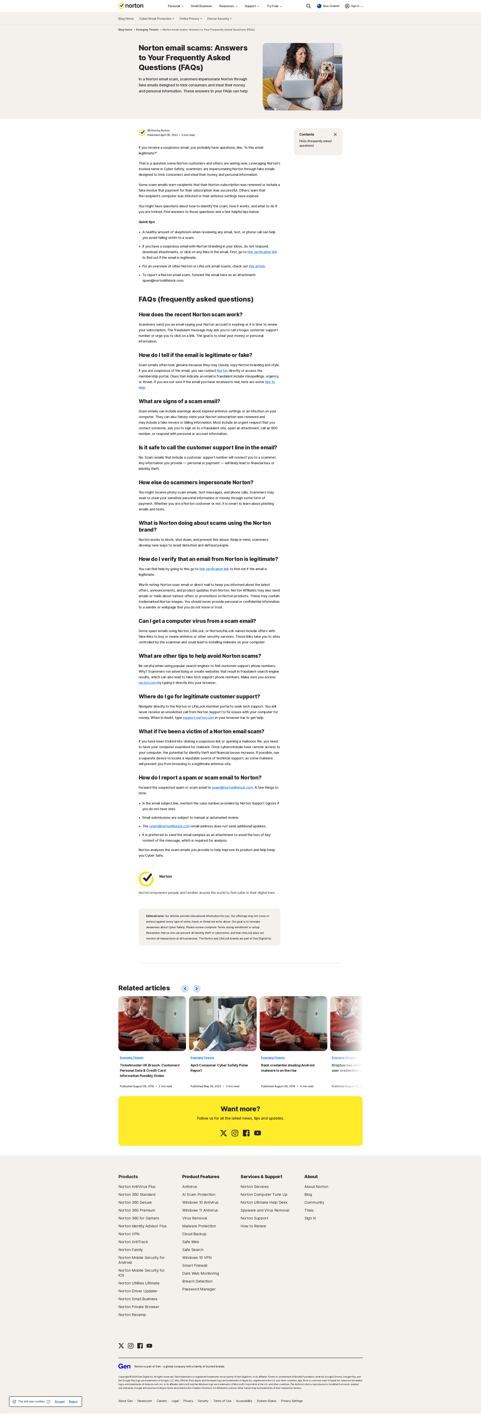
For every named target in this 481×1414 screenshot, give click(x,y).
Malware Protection (199, 1226)
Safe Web (190, 1242)
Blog (308, 1194)
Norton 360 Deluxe (135, 1202)
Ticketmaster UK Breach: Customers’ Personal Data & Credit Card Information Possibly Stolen (150, 1070)
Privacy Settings (292, 1400)
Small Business (201, 6)
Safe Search (192, 1249)
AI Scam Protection (198, 1194)
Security (203, 1400)
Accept (59, 1401)
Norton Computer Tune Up (263, 1194)
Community (314, 1202)
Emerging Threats (131, 1057)
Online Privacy (189, 18)
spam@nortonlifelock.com (232, 787)
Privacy (188, 1400)
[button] (318, 134)
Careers (162, 1400)
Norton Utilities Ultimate (139, 1283)
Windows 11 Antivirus (200, 1210)
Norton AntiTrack (133, 1242)
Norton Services (254, 1186)
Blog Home (126, 18)
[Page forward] (197, 989)
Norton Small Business (137, 1299)
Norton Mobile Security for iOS (141, 1272)
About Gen (125, 1400)
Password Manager (199, 1289)
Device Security (218, 18)
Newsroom (144, 1400)
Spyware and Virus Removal (264, 1210)
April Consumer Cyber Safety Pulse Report (219, 1067)
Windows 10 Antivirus (200, 1202)
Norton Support (254, 1218)
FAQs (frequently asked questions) (315, 143)
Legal (175, 1400)
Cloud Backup (194, 1234)
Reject (73, 1401)
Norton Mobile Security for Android (141, 1260)
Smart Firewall (194, 1265)
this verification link (262, 252)
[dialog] (45, 1401)
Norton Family (130, 1249)
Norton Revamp (132, 1314)
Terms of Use (222, 1400)
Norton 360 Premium (136, 1210)
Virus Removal (194, 1218)
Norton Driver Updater (138, 1291)
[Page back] (185, 989)
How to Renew (253, 1226)
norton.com (148, 683)
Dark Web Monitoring (200, 1273)
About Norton (316, 1186)
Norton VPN (128, 1234)
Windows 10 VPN (197, 1257)
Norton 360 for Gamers (138, 1218)
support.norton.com (198, 718)
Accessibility (244, 1400)
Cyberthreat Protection (155, 18)
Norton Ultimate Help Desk (263, 1202)
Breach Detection (197, 1281)
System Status (266, 1400)
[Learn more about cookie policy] (48, 1401)
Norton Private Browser (138, 1307)
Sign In (310, 1218)
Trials (308, 1210)
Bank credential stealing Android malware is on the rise (287, 1067)
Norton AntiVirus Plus (137, 1186)
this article (257, 266)
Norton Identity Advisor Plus (142, 1226)
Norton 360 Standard (136, 1194)
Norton (222, 371)
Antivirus (189, 1186)
